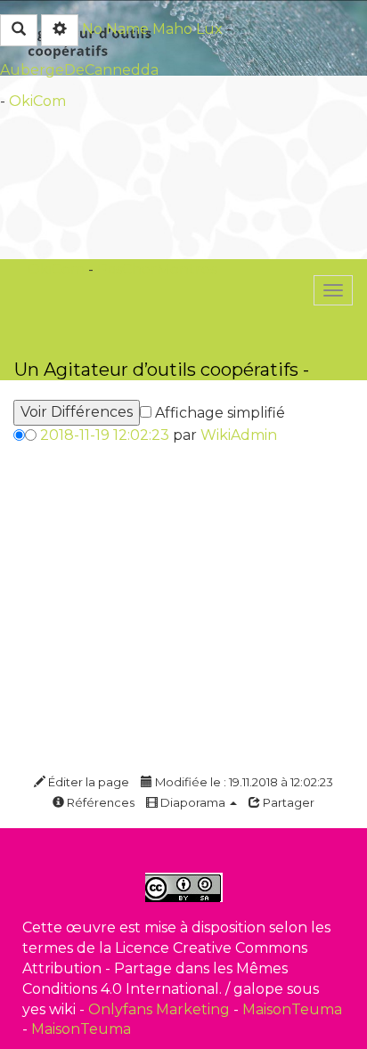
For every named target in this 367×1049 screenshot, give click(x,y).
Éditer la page (87, 782)
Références (99, 802)
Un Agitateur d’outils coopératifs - (161, 369)
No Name (115, 28)
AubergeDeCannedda (79, 69)
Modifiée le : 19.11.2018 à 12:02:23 (242, 782)
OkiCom (37, 101)
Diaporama (193, 802)
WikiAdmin (238, 435)
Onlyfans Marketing (160, 1009)
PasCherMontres (156, 269)
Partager (287, 802)
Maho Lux (187, 28)
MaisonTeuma (292, 1009)
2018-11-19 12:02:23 (104, 435)
